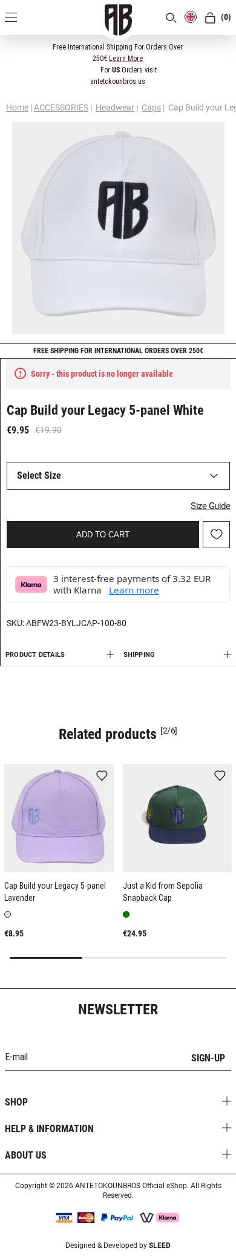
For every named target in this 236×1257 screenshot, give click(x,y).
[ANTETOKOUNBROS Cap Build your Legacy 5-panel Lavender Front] (59, 818)
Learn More (126, 58)
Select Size (39, 475)
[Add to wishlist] (101, 776)
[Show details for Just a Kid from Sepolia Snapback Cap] (177, 818)
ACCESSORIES (61, 107)
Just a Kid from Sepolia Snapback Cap (163, 892)
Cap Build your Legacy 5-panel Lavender (55, 892)
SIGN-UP (208, 1058)
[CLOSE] (218, 46)
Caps (151, 107)
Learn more (134, 590)
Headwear (115, 107)
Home (17, 107)
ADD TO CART (102, 534)
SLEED (160, 1245)
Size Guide (210, 506)
